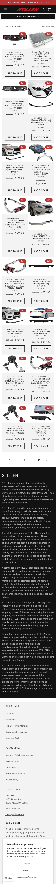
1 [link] (9, 460)
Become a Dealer (13, 738)
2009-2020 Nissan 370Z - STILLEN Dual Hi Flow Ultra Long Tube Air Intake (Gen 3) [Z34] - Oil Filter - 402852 (15, 223)
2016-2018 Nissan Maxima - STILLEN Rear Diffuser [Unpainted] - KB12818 (41, 283)
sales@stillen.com (14, 814)
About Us (9, 713)
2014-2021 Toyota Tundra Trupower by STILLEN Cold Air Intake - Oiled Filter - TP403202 (15, 430)
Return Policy (11, 767)
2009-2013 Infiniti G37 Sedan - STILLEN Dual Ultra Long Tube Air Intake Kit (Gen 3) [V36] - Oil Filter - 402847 (41, 381)
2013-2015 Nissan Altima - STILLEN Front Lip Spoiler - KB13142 (41, 236)
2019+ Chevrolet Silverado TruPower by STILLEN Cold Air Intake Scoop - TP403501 (14, 56)
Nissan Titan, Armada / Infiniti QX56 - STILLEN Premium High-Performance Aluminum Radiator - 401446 (41, 56)
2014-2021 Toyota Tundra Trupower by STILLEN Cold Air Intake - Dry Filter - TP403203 (15, 380)
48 (39, 460)
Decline (26, 870)
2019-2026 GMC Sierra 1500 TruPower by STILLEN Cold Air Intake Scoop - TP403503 (14, 105)
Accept (26, 863)
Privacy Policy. (26, 856)
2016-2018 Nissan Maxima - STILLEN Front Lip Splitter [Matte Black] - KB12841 (41, 121)
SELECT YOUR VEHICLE (28, 16)
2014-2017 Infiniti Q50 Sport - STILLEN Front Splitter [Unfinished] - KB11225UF (15, 169)
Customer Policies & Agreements (20, 755)
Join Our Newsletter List (16, 726)
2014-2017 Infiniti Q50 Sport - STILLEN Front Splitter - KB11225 (15, 331)
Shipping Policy (12, 761)
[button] (5, 10)
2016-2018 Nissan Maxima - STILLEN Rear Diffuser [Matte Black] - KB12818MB (41, 332)
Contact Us (10, 720)
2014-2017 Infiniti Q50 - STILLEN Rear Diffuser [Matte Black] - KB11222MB (41, 430)
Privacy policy (11, 780)
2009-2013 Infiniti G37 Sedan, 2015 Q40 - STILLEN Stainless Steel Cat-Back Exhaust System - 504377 (41, 170)
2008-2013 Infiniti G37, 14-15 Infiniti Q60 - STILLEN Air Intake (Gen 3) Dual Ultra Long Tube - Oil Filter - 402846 (15, 284)
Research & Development (16, 732)
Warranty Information (15, 773)
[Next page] (46, 460)
